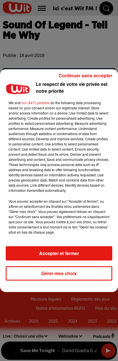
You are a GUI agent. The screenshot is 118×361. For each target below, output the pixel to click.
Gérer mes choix (59, 273)
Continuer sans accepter (85, 75)
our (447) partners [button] (35, 102)
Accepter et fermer (59, 253)
